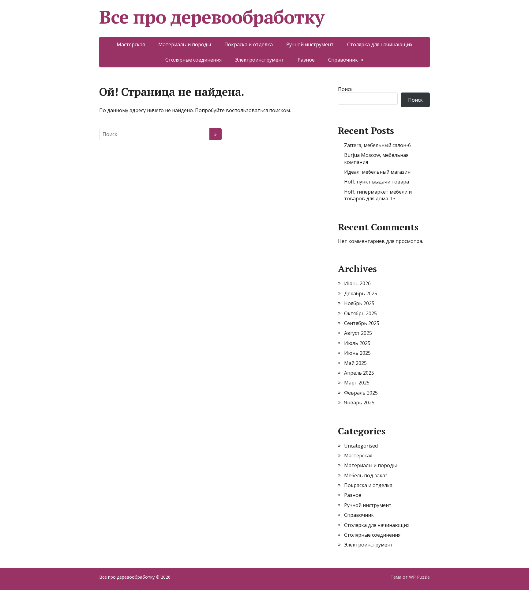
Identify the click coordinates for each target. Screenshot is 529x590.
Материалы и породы (184, 44)
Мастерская (131, 44)
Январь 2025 (359, 402)
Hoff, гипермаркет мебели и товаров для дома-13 (378, 195)
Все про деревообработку (211, 17)
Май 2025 (355, 363)
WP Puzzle (419, 577)
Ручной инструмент (310, 44)
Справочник (343, 59)
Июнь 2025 (357, 353)
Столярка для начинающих (379, 44)
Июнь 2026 (357, 283)
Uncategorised (361, 445)
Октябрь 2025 (360, 313)
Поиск (345, 89)
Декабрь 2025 (360, 293)
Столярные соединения (193, 59)
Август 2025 (358, 333)
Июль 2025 (357, 343)
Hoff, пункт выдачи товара (376, 181)
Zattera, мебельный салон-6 (377, 145)
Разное (306, 59)
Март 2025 (357, 382)
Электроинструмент (259, 59)
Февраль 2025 (361, 392)
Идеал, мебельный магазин (377, 171)
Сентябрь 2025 (361, 323)
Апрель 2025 (359, 372)
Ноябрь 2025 (359, 303)
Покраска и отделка (248, 44)
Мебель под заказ (366, 475)
